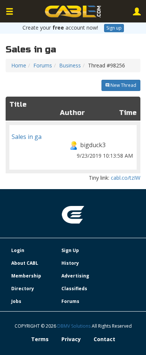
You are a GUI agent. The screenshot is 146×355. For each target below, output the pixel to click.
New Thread (122, 85)
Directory (22, 288)
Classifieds (74, 288)
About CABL (24, 263)
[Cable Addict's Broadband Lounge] (73, 12)
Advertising (75, 276)
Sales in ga (72, 146)
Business (70, 65)
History (70, 263)
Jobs (16, 301)
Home (18, 65)
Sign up (114, 28)
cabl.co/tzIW (125, 177)
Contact (104, 339)
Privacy (71, 339)
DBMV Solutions (74, 326)
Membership (26, 276)
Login (17, 250)
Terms (40, 339)
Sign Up (70, 250)
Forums (42, 65)
